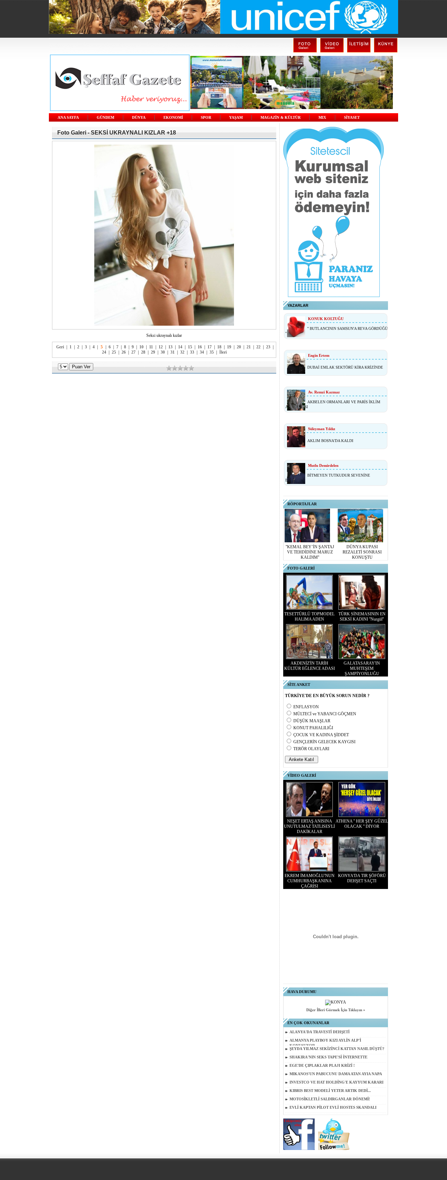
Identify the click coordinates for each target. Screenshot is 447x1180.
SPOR (206, 118)
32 (182, 352)
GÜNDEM (105, 118)
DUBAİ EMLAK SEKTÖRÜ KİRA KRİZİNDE (345, 367)
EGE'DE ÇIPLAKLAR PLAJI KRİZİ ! (322, 1065)
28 (143, 352)
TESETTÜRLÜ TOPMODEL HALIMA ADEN (309, 616)
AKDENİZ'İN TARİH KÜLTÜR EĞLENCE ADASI (309, 666)
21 (249, 347)
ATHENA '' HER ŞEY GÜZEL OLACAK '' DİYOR (362, 824)
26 (124, 352)
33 (192, 352)
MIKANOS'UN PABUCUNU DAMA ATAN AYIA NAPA (336, 1074)
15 (190, 347)
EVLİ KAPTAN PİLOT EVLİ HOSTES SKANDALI (333, 1107)
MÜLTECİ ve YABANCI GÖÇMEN (324, 713)
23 (268, 347)
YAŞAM (236, 118)
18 (219, 347)
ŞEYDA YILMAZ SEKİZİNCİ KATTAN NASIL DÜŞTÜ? (337, 1049)
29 (153, 352)
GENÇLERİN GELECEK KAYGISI (324, 741)
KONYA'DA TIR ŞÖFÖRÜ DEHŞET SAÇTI (362, 878)
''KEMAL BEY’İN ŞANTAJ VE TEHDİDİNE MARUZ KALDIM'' (310, 552)
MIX (322, 118)
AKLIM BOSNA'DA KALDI (330, 441)
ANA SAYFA (68, 118)
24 (104, 352)
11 (151, 347)
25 (114, 352)
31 (172, 352)
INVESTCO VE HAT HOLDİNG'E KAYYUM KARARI (336, 1082)
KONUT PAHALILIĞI (313, 727)
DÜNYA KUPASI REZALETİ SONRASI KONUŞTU (362, 552)
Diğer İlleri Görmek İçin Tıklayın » (335, 1010)
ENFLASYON (306, 706)
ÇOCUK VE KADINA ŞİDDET (321, 734)
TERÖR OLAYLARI (311, 748)
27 (133, 352)
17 (209, 347)
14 (180, 347)
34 (202, 352)
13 (170, 347)
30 (163, 352)
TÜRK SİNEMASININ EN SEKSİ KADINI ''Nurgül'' (362, 616)
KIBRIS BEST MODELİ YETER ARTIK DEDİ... (330, 1091)
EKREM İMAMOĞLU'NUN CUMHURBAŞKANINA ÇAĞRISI (310, 881)
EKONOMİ (173, 118)
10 (141, 347)
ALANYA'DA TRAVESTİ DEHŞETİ (320, 1032)
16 (200, 347)
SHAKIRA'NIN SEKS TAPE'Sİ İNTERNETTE (328, 1057)
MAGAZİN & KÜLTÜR (281, 118)
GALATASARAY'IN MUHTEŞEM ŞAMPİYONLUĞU (362, 668)
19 (229, 347)
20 (239, 347)
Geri (60, 347)
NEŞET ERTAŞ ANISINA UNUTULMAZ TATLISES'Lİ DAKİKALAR (309, 826)
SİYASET (352, 118)
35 (212, 352)
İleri (223, 352)
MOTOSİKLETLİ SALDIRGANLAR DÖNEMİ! (330, 1099)
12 (161, 347)
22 (258, 347)
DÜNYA (139, 118)
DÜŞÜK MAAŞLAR (311, 720)
